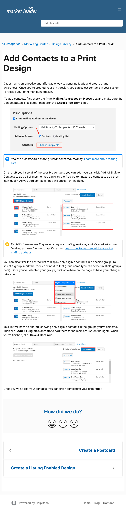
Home (87, 503)
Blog (97, 503)
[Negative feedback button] (74, 423)
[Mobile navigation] (119, 9)
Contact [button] (108, 503)
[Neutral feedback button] (63, 423)
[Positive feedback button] (52, 423)
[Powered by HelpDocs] (14, 502)
